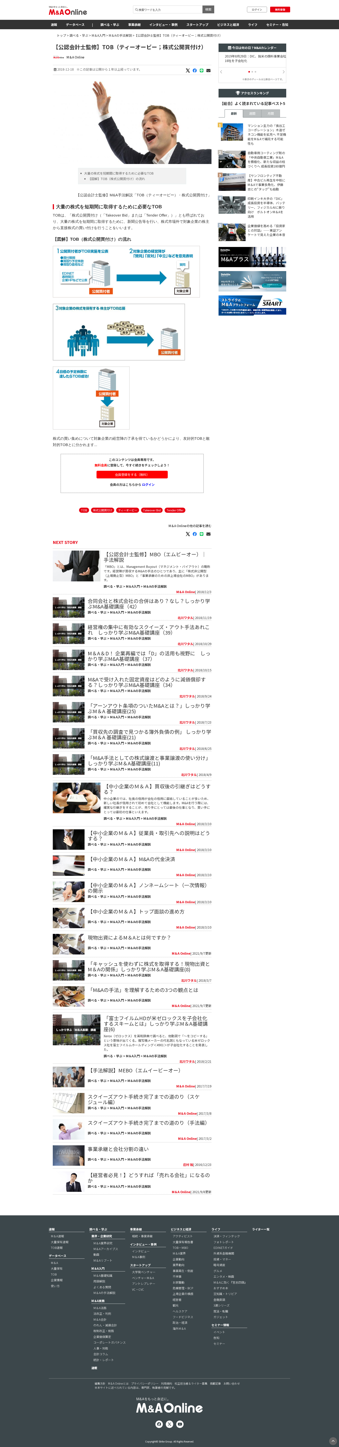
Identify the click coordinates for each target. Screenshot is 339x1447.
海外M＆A (179, 1328)
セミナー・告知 (277, 24)
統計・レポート (103, 1360)
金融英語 (219, 1300)
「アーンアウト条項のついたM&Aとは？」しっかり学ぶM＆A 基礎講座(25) (149, 708)
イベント (219, 1332)
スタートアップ (197, 24)
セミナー (219, 1343)
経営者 (177, 1300)
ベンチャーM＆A (143, 1278)
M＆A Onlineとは (118, 1383)
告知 (216, 1338)
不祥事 (177, 1276)
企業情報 (57, 1280)
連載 (94, 1368)
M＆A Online (75, 57)
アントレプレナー (143, 1283)
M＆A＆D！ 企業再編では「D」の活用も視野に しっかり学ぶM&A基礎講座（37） (149, 655)
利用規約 (166, 1383)
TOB (84, 510)
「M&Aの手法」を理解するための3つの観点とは (143, 989)
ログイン (257, 9)
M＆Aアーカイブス (105, 1249)
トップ (61, 35)
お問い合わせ (231, 1383)
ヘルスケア (180, 1311)
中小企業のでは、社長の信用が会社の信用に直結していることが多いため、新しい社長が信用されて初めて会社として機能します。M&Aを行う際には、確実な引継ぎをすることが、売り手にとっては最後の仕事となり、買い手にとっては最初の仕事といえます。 (157, 805)
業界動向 (178, 1265)
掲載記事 (215, 1383)
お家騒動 (178, 1282)
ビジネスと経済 (228, 24)
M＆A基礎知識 (102, 1275)
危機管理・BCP (183, 1288)
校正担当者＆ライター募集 (191, 1383)
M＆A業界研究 (102, 1243)
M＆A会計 (100, 1319)
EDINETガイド (223, 1248)
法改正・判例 (102, 1313)
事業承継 (134, 24)
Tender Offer (175, 510)
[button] (249, 72)
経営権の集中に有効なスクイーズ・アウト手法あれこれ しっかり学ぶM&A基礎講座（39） (149, 629)
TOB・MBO (180, 1248)
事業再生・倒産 (183, 1271)
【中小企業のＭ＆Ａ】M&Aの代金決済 (131, 858)
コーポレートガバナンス (109, 1342)
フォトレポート (223, 1242)
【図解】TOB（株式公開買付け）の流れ (116, 178)
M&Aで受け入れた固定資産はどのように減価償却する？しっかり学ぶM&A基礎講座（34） (147, 682)
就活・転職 (220, 1311)
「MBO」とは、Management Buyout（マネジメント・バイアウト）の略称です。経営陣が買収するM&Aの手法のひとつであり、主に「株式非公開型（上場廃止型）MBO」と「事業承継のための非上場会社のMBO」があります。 (157, 573)
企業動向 (178, 1259)
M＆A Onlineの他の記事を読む (190, 525)
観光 (176, 1305)
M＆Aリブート (102, 1260)
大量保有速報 (59, 1242)
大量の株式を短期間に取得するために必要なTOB (119, 173)
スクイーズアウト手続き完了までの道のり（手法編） (149, 1122)
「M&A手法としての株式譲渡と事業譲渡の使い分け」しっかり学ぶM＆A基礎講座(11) (149, 760)
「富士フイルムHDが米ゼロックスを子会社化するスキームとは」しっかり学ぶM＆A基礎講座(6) (156, 1023)
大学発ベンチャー (144, 1272)
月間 (271, 113)
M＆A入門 (98, 35)
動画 (96, 1254)
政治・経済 (180, 1322)
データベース (75, 24)
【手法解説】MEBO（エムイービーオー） (135, 1070)
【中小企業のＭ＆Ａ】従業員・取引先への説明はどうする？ (149, 835)
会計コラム (100, 1354)
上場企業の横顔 (183, 1294)
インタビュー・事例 (163, 24)
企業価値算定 (102, 1337)
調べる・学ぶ (109, 24)
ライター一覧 (261, 1229)
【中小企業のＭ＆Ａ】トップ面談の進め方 (136, 911)
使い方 (55, 1286)
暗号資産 (219, 1265)
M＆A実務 (98, 1301)
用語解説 (99, 1281)
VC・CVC (138, 1289)
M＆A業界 (179, 1253)
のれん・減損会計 (105, 1325)
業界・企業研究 (101, 1236)
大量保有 (57, 1268)
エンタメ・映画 (223, 1276)
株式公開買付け (102, 510)
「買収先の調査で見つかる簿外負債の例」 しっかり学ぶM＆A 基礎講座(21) (149, 734)
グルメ (217, 1271)
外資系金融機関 (223, 1253)
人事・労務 (100, 1348)
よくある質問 (102, 1287)
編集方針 (100, 1383)
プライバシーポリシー (145, 1383)
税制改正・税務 (103, 1331)
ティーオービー (127, 510)
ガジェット (220, 1317)
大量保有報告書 (183, 1242)
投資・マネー (222, 1259)
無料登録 (280, 9)
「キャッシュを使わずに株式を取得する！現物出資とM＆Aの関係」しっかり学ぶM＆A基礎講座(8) (149, 966)
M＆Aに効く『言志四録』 (230, 1282)
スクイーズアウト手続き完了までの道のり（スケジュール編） (144, 1099)
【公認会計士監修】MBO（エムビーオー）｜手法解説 (155, 556)
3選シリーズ (221, 1305)
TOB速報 (57, 1248)
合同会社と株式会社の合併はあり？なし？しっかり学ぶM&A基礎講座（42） (149, 603)
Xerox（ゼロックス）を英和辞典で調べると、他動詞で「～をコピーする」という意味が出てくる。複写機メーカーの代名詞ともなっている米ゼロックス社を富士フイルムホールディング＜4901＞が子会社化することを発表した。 (157, 1043)
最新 (234, 113)
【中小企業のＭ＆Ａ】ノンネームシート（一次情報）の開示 (149, 887)
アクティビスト (183, 1236)
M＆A (54, 1263)
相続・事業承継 (142, 1236)
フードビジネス (183, 1317)
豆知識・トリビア (225, 1294)
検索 (208, 9)
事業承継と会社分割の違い (118, 1148)
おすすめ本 (220, 1288)
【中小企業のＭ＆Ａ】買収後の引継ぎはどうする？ (157, 788)
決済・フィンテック (226, 1236)
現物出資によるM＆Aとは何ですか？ (129, 937)
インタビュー (141, 1251)
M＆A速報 (57, 1236)
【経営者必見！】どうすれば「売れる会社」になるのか (149, 1177)
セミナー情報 (220, 1325)
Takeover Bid (152, 510)
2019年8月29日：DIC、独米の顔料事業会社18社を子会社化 (252, 58)
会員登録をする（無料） (132, 474)
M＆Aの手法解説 (120, 35)
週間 (252, 113)
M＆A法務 (100, 1308)
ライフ (252, 24)
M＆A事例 (138, 1257)
